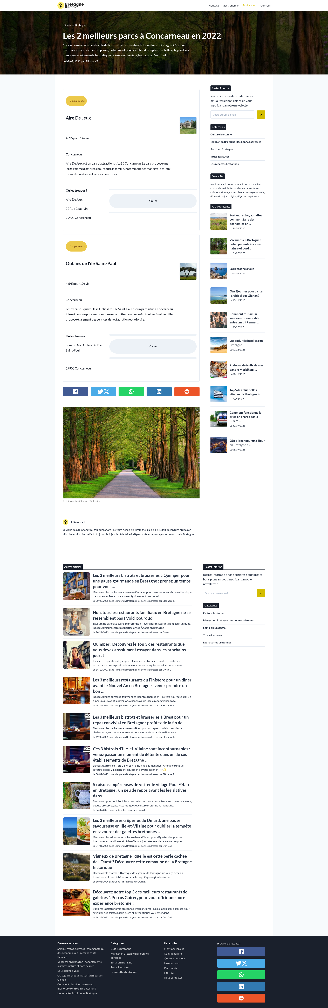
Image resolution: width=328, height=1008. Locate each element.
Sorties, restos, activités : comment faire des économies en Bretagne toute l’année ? (80, 953)
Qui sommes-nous (175, 958)
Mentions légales (174, 948)
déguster (242, 196)
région (233, 196)
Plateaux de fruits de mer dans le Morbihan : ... (246, 367)
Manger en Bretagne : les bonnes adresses (235, 141)
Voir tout (160, 55)
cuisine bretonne (219, 192)
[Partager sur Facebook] (75, 391)
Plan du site (171, 967)
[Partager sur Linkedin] (159, 391)
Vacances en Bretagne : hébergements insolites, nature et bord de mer (79, 963)
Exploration (249, 5)
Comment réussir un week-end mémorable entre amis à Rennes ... (244, 318)
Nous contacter (173, 977)
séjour (225, 196)
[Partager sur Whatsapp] (131, 391)
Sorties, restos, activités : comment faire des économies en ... (247, 219)
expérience (253, 196)
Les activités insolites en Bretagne (246, 343)
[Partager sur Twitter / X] (103, 391)
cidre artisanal (236, 192)
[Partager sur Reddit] (187, 391)
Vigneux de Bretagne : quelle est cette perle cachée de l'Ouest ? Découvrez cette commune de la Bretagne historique (142, 862)
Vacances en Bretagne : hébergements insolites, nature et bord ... (246, 244)
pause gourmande (254, 192)
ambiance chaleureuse (222, 184)
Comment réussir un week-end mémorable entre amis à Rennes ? (76, 986)
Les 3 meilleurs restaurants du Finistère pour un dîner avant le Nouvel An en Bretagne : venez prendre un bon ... (142, 685)
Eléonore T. (91, 61)
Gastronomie (230, 5)
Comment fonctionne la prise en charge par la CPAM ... (245, 417)
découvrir (215, 196)
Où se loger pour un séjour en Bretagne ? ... (247, 443)
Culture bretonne (221, 134)
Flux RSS (169, 972)
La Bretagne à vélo (242, 269)
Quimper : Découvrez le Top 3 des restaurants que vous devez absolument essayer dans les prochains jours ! (139, 650)
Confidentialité (173, 953)
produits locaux (243, 184)
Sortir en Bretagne (75, 25)
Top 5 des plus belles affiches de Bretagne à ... (246, 392)
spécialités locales (231, 188)
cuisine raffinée (250, 188)
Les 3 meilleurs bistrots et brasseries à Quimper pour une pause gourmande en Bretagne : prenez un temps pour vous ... (141, 581)
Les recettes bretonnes (224, 163)
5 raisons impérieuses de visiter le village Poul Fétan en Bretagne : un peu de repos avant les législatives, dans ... (141, 790)
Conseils (266, 5)
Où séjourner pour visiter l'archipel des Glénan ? (247, 293)
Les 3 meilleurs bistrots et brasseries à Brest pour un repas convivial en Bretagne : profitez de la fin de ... (141, 720)
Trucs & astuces (219, 156)
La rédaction (171, 963)
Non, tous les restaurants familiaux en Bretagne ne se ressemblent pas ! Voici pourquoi (142, 615)
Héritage (214, 5)
